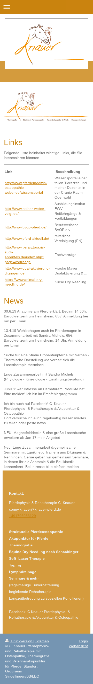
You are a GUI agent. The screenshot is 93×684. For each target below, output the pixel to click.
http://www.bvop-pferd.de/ (26, 227)
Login (83, 641)
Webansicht (78, 646)
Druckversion (21, 641)
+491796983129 (22, 516)
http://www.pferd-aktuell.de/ (27, 238)
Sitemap (42, 641)
